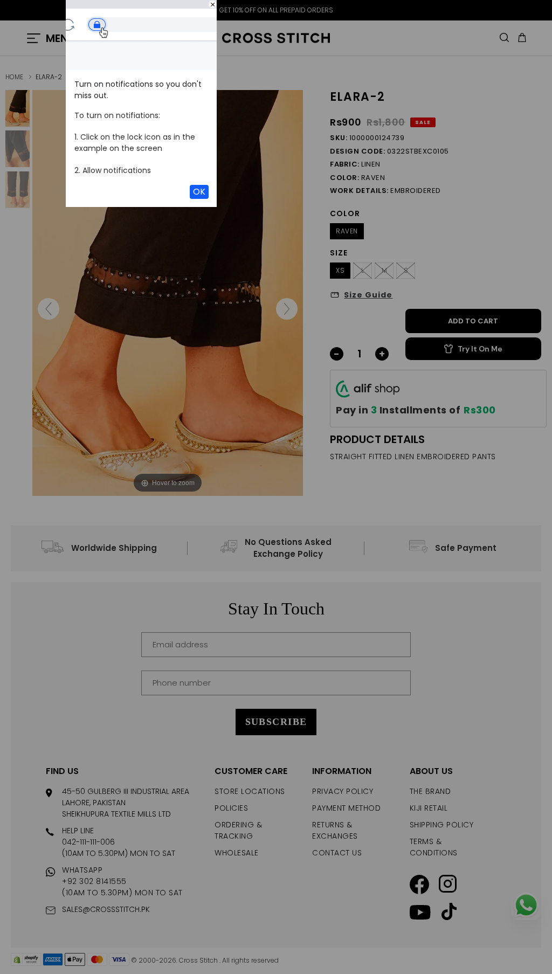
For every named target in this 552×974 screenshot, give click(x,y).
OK (199, 191)
